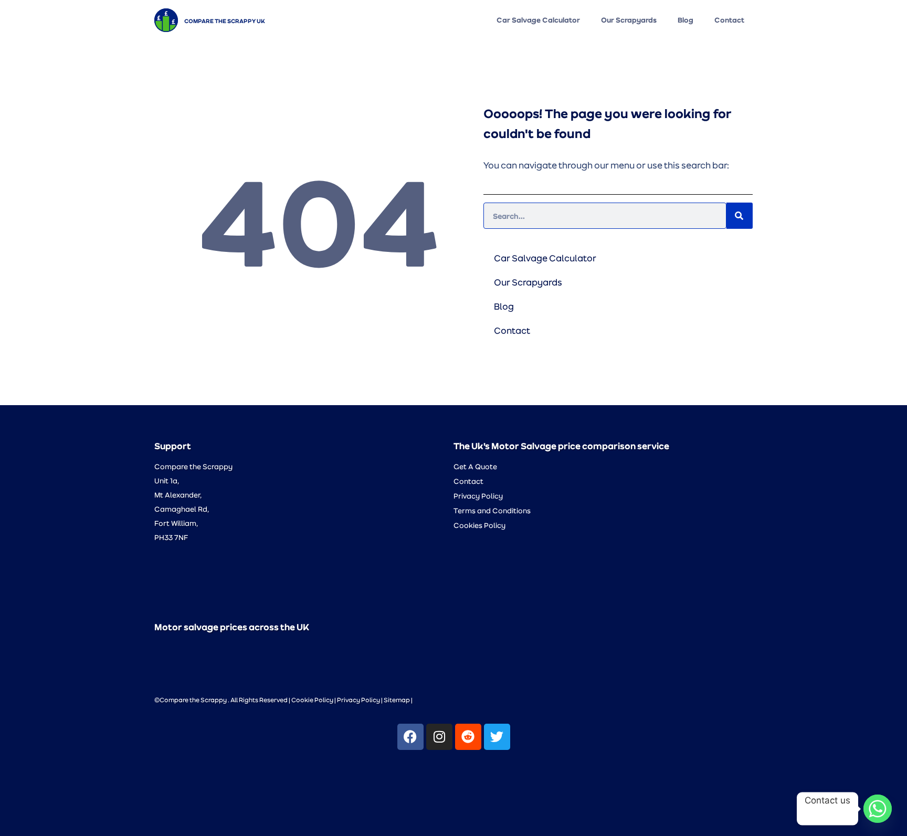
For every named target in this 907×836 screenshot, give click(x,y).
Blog (685, 20)
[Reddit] (468, 737)
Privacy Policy (478, 495)
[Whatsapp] (877, 809)
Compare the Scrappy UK (224, 20)
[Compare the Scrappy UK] (166, 20)
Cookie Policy (312, 699)
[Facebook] (410, 737)
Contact (729, 20)
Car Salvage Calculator (538, 20)
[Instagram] (439, 737)
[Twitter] (497, 737)
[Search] (739, 216)
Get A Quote (475, 466)
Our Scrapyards (629, 20)
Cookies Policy (479, 525)
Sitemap (397, 699)
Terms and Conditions (492, 510)
